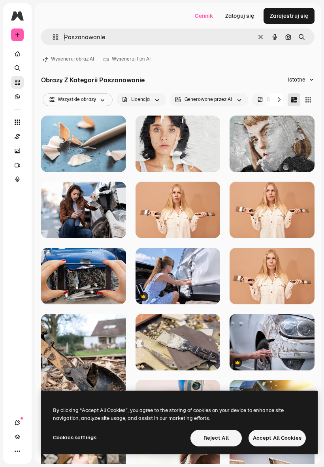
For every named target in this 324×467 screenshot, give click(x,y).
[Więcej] (17, 451)
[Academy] (17, 437)
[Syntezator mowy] (17, 179)
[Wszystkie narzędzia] (17, 122)
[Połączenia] (17, 422)
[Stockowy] (17, 82)
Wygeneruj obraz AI (72, 59)
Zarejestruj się (289, 15)
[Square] (308, 99)
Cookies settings (74, 437)
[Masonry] (294, 99)
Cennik (204, 15)
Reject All (216, 438)
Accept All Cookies (277, 438)
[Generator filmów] (17, 165)
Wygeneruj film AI (131, 59)
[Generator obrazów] (17, 150)
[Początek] (17, 53)
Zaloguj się (239, 15)
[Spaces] (17, 136)
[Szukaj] (17, 68)
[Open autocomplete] (52, 37)
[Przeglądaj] (17, 96)
